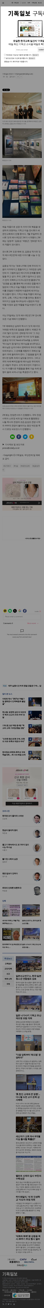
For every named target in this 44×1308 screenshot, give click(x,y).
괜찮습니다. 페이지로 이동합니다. (16, 61)
